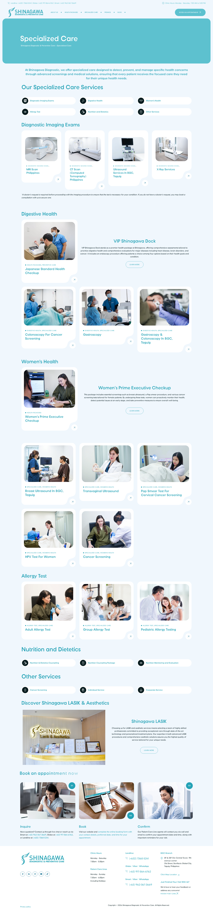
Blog (120, 12)
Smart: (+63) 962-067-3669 (65, 3)
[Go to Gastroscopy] (106, 320)
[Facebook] (22, 873)
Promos (108, 12)
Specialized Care (91, 12)
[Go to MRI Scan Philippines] (41, 160)
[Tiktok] (47, 873)
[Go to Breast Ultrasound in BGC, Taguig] (49, 474)
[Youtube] (41, 873)
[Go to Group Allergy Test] (106, 611)
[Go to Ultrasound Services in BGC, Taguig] (128, 160)
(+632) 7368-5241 (40, 838)
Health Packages (71, 12)
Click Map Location (169, 875)
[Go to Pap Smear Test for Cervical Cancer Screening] (164, 474)
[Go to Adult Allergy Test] (49, 611)
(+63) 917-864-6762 (64, 835)
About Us (54, 12)
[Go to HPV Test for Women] (49, 538)
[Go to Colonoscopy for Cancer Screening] (49, 320)
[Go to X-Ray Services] (172, 160)
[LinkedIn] (28, 873)
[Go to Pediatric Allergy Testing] (164, 611)
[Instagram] (35, 873)
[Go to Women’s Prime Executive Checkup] (49, 399)
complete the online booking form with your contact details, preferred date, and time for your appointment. (105, 835)
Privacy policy (25, 907)
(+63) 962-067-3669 (37, 835)
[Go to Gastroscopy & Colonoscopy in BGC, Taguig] (164, 320)
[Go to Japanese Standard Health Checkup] (49, 251)
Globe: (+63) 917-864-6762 (43, 3)
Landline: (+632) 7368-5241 (21, 3)
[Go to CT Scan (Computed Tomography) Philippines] (85, 160)
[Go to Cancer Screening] (106, 538)
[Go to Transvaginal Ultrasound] (106, 474)
